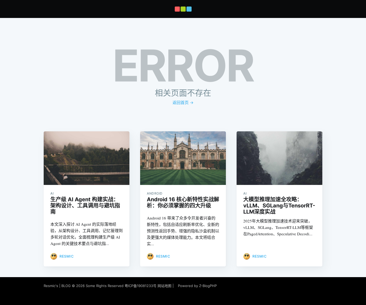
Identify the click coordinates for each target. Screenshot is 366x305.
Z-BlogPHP (208, 286)
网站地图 (164, 286)
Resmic (66, 256)
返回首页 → (183, 102)
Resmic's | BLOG (58, 286)
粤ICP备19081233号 (140, 286)
